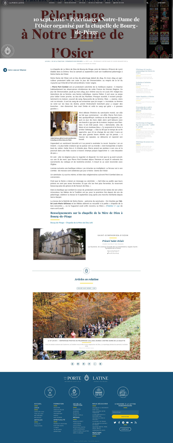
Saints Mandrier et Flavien (145, 96)
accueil (47, 61)
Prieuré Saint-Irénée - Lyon (86, 288)
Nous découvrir (70, 2)
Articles (82, 2)
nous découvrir (100, 404)
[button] (147, 2)
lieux (36, 408)
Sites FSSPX (161, 3)
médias (76, 417)
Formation (59, 404)
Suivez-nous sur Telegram (17, 70)
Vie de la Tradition (95, 2)
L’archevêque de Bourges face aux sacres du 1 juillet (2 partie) (145, 125)
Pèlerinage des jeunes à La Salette (145, 142)
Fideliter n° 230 (113, 206)
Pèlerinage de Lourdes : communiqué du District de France (145, 71)
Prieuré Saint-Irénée (113, 240)
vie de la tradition (77, 404)
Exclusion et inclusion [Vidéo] (143, 83)
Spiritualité (59, 420)
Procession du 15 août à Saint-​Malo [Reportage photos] (144, 108)
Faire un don (119, 2)
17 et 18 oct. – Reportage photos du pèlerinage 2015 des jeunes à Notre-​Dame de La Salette (86, 341)
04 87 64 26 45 (114, 253)
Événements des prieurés (74, 61)
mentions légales (96, 433)
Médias (107, 2)
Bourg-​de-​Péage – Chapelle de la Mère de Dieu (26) (71, 223)
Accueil (52, 2)
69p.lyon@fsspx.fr (113, 251)
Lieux (60, 2)
